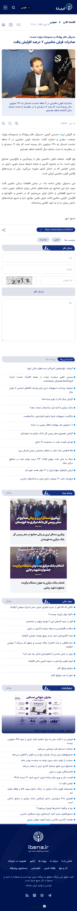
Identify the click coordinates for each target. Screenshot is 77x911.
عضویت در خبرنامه (17, 861)
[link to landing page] (56, 7)
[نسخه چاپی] (3, 24)
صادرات (43, 240)
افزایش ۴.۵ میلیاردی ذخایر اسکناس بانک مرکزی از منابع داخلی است (40, 800)
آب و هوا (63, 868)
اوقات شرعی (49, 868)
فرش (56, 240)
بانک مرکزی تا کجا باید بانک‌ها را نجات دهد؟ (51, 408)
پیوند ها (42, 861)
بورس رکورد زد (66, 783)
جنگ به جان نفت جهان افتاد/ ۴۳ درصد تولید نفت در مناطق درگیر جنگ (41, 461)
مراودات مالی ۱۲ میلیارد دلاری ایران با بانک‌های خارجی (46, 479)
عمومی (53, 22)
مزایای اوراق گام (65, 668)
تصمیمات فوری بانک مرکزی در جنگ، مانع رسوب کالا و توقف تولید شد (40, 791)
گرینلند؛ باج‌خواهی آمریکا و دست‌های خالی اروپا (50, 368)
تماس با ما (67, 861)
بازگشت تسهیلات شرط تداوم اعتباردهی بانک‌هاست (48, 416)
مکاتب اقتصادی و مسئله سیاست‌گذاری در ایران (50, 628)
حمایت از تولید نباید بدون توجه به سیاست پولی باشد (47, 760)
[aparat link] (42, 895)
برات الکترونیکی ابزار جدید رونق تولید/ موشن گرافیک (47, 636)
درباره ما (54, 861)
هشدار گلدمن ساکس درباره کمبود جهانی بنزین (50, 820)
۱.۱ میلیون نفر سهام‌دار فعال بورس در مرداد (52, 425)
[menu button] (5, 7)
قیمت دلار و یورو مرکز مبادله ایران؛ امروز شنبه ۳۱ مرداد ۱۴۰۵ (43, 777)
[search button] (13, 7)
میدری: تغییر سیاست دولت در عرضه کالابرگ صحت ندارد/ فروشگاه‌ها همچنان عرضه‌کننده (41, 379)
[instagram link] (34, 895)
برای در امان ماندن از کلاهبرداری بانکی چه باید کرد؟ (48, 654)
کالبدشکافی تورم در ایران (61, 772)
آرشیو (32, 861)
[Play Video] (38, 514)
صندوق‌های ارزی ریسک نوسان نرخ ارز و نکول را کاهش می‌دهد (42, 755)
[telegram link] (49, 895)
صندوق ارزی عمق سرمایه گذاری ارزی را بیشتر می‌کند (48, 766)
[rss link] (27, 895)
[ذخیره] (10, 24)
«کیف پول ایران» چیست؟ (60, 614)
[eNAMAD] (38, 907)
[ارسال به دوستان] (18, 24)
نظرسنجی (35, 868)
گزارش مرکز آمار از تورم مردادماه (57, 399)
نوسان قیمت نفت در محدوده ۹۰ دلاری (54, 442)
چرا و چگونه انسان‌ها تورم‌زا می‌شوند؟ (54, 808)
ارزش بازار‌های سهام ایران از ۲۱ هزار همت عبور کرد (49, 470)
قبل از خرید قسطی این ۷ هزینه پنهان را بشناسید (49, 621)
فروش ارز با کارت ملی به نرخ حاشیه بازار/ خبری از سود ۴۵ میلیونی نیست (40, 741)
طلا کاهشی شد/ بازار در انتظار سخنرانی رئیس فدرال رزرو (46, 450)
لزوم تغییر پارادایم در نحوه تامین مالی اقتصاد (50, 661)
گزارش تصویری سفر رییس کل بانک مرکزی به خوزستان (47, 433)
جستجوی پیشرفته (18, 868)
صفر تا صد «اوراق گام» (62, 675)
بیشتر (6, 493)
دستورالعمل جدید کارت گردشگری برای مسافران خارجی (46, 814)
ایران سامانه (31, 885)
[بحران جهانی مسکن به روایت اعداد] (38, 714)
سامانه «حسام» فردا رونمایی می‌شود (55, 749)
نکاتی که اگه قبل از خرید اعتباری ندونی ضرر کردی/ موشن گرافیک (41, 607)
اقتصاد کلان (69, 22)
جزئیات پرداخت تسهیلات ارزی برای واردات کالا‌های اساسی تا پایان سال (41, 390)
